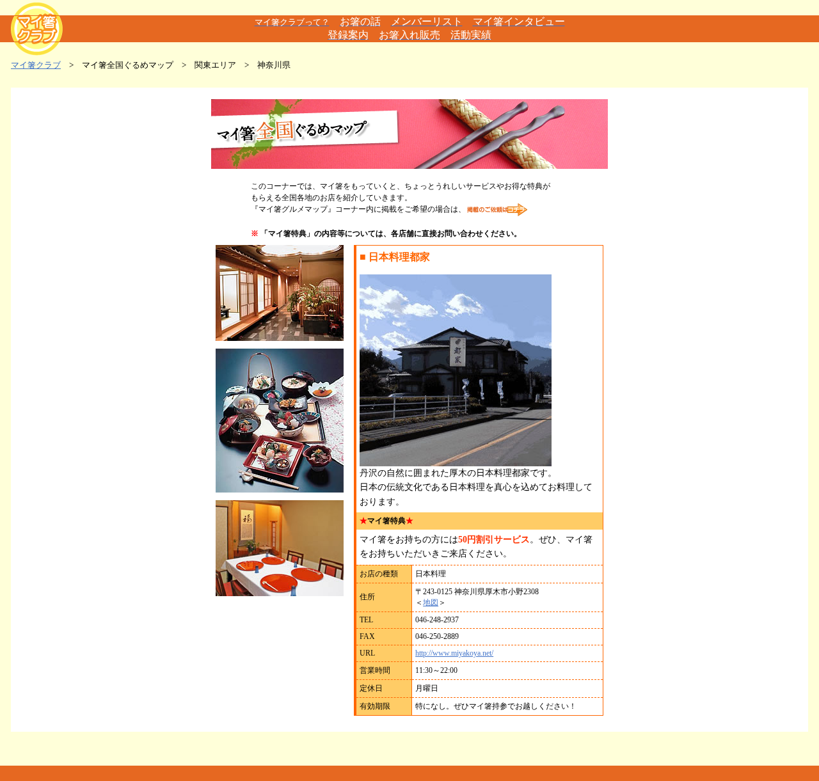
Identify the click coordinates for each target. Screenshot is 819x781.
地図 (430, 602)
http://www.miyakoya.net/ (454, 653)
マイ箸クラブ (36, 65)
